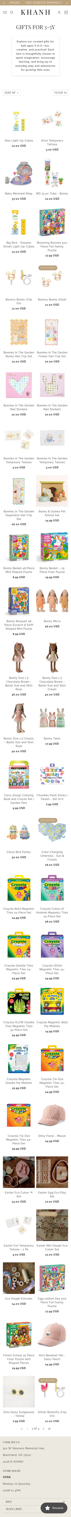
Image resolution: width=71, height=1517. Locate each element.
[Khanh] (35, 12)
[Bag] (66, 12)
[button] (43, 1429)
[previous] (4, 3)
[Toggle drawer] (5, 12)
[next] (67, 3)
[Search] (12, 12)
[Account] (59, 12)
